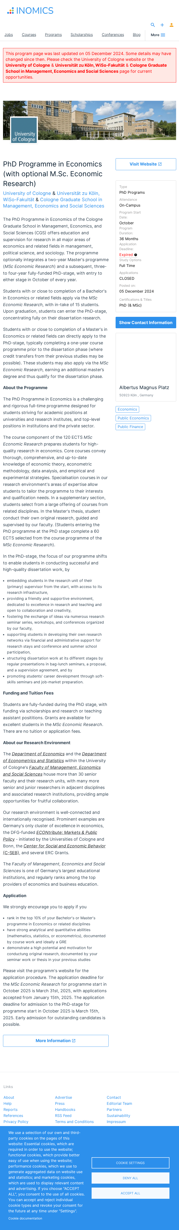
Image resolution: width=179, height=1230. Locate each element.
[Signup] (171, 25)
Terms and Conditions (74, 1122)
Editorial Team (119, 1104)
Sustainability (118, 1116)
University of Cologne (28, 65)
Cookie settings (130, 1163)
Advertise (63, 1097)
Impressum (116, 1122)
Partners (114, 1110)
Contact (114, 1097)
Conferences (113, 34)
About (8, 1097)
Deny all (130, 1178)
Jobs (8, 34)
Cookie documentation (25, 1218)
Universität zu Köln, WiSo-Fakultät (90, 65)
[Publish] (162, 25)
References (13, 1116)
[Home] (30, 10)
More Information (54, 1040)
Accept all (130, 1193)
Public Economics (133, 418)
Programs (53, 34)
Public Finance (130, 426)
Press (60, 1104)
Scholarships (82, 34)
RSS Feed (63, 1116)
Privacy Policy (15, 1122)
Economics (127, 409)
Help (7, 1104)
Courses (29, 34)
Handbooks (65, 1110)
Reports (10, 1110)
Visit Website (144, 164)
